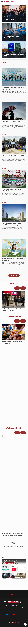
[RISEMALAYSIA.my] (7, 2)
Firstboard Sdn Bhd (16, 622)
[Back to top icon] (25, 624)
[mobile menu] (26, 3)
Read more (23, 96)
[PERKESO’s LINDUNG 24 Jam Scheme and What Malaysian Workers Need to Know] (13, 483)
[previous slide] (17, 288)
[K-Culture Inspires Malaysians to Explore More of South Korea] (13, 332)
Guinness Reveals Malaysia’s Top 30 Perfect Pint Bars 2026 (13, 18)
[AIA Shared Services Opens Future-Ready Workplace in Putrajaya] (13, 299)
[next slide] (23, 288)
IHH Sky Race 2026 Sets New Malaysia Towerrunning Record (12, 37)
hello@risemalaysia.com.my (15, 594)
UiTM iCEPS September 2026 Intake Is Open (14, 55)
